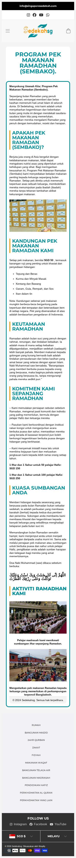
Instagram (20, 824)
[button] (7, 31)
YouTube (60, 824)
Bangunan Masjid (36, 732)
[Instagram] (28, 15)
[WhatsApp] (47, 15)
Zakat (36, 747)
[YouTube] (41, 15)
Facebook (40, 824)
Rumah (36, 725)
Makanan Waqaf (36, 762)
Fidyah (36, 755)
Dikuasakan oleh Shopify (34, 846)
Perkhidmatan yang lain (36, 800)
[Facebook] (34, 15)
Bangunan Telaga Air (36, 770)
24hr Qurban (36, 740)
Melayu (54, 836)
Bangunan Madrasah (36, 778)
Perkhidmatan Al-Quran (36, 792)
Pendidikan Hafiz (36, 785)
